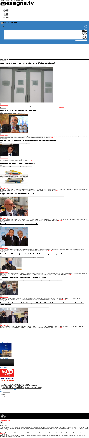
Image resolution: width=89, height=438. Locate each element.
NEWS (3, 5)
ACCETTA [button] (2, 420)
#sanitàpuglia (40, 307)
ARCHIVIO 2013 (6, 13)
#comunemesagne (14, 166)
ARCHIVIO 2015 (84, 33)
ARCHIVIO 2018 (6, 10)
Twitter (3, 415)
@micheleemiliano (43, 66)
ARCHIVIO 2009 (6, 16)
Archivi (1, 392)
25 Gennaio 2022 (3, 275)
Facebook (4, 414)
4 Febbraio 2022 (3, 221)
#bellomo (2, 196)
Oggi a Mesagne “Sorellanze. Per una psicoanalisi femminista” (13, 386)
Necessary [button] (2, 430)
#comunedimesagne (17, 280)
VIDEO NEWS (4, 6)
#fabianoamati (8, 143)
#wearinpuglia (61, 196)
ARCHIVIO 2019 (6, 9)
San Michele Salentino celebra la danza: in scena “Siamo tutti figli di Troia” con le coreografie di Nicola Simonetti (21, 388)
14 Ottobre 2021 (3, 300)
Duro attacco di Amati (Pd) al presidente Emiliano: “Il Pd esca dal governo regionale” (31, 254)
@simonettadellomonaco (58, 280)
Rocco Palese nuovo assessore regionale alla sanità (19, 224)
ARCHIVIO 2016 (6, 11)
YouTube (3, 417)
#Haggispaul (20, 196)
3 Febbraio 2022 (3, 251)
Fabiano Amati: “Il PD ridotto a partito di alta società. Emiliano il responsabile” (28, 140)
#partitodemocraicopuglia (10, 257)
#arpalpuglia (2, 113)
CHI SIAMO (85, 26)
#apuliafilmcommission (10, 280)
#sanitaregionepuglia (36, 66)
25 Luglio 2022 (3, 161)
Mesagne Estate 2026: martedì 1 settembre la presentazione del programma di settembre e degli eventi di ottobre (22, 387)
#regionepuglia (22, 66)
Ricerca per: (2, 389)
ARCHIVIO (3, 8)
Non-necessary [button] (3, 433)
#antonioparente (3, 280)
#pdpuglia (13, 143)
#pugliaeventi (51, 196)
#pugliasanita (29, 257)
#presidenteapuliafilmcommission (34, 196)
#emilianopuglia (3, 143)
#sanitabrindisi (35, 307)
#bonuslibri (2, 166)
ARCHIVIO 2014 (6, 12)
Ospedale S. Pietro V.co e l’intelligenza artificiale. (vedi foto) (27, 63)
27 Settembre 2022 (3, 138)
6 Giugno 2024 (3, 60)
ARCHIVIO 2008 (6, 17)
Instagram (4, 416)
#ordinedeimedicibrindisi (11, 307)
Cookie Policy (3, 396)
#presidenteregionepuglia (14, 66)
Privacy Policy (3, 394)
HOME (3, 4)
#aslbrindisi (2, 66)
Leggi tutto (61, 107)
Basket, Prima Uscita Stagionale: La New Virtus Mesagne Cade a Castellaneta (15, 384)
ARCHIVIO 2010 (84, 37)
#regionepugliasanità (28, 66)
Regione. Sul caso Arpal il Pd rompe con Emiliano (18, 110)
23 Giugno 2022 (3, 191)
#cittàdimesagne (7, 66)
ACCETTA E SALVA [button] (3, 437)
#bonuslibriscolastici (7, 166)
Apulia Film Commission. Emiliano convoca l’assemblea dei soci (23, 277)
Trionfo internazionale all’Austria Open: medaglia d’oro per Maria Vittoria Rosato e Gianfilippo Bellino (19, 385)
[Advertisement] (44, 50)
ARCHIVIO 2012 (6, 14)
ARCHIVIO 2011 (6, 15)
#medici (5, 307)
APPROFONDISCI (7, 420)
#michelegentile (25, 196)
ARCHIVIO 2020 (84, 30)
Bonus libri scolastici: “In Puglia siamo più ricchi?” (18, 163)
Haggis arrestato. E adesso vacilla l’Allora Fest (17, 194)
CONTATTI (3, 7)
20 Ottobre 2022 (3, 108)
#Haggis (16, 196)
